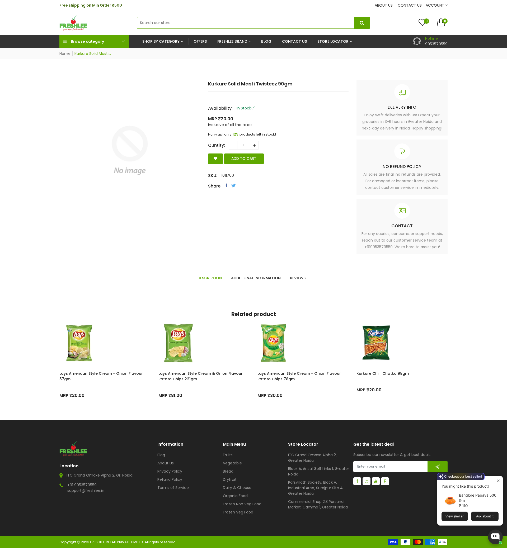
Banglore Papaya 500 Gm (477, 498)
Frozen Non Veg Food (242, 504)
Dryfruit (230, 479)
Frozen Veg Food (238, 512)
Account (435, 5)
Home (65, 53)
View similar (454, 516)
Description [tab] (210, 278)
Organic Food (235, 495)
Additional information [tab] (256, 278)
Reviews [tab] (298, 278)
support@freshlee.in (85, 490)
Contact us (410, 5)
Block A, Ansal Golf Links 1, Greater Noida (318, 471)
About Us (165, 463)
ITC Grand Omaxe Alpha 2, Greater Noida (312, 457)
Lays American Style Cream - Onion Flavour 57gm (101, 376)
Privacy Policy (169, 471)
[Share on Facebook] (226, 185)
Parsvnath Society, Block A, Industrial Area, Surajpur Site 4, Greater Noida (316, 488)
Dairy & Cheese (237, 487)
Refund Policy (169, 479)
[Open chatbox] (495, 537)
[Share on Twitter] (233, 185)
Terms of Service (173, 487)
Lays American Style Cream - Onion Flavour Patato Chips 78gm (299, 376)
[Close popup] (498, 481)
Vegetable (232, 463)
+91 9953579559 (82, 485)
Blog (161, 455)
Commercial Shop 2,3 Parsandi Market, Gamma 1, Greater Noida (318, 504)
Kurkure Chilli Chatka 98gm (382, 373)
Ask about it (485, 516)
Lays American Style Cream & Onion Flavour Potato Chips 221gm (200, 376)
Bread (228, 471)
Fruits (228, 455)
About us (384, 5)
